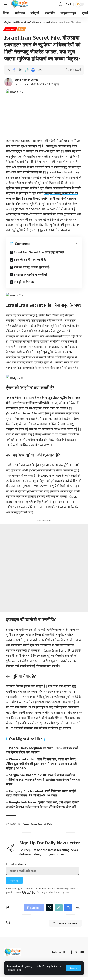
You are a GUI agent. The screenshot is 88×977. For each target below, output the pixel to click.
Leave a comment (67, 923)
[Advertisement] (44, 568)
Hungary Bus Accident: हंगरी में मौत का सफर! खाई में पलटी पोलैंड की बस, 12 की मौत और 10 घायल (41, 793)
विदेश (21, 29)
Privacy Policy (49, 966)
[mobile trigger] (7, 4)
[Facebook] (71, 952)
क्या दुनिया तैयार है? (24, 282)
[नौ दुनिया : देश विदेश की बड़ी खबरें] (19, 4)
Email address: (16, 864)
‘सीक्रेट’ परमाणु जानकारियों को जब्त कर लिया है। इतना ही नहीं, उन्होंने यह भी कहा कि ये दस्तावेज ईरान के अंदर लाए (42, 198)
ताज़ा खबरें (10, 29)
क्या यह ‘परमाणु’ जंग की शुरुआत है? (32, 267)
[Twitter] (76, 952)
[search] (60, 4)
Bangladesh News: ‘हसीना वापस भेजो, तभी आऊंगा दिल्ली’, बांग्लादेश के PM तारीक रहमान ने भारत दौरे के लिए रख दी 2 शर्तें (42, 804)
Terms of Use (14, 969)
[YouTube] (82, 952)
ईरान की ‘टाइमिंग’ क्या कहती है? (30, 260)
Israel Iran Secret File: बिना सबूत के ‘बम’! (39, 252)
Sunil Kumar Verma (26, 79)
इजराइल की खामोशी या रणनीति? (30, 274)
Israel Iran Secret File (37, 824)
